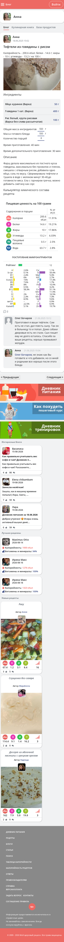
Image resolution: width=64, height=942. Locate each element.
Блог (6, 27)
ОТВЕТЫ (9, 874)
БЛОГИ (9, 844)
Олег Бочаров (23, 318)
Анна (17, 17)
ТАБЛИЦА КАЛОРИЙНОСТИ (19, 862)
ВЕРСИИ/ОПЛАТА (14, 889)
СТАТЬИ (9, 850)
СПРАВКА (10, 886)
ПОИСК (9, 856)
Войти (56, 4)
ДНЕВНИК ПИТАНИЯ (15, 832)
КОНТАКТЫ (28, 895)
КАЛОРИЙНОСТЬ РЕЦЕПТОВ (19, 868)
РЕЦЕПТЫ (10, 838)
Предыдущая (10, 377)
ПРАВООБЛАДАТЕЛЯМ (16, 880)
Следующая (54, 377)
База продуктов (45, 27)
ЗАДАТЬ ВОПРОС (14, 895)
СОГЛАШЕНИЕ (12, 901)
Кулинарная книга (23, 27)
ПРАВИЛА (24, 901)
